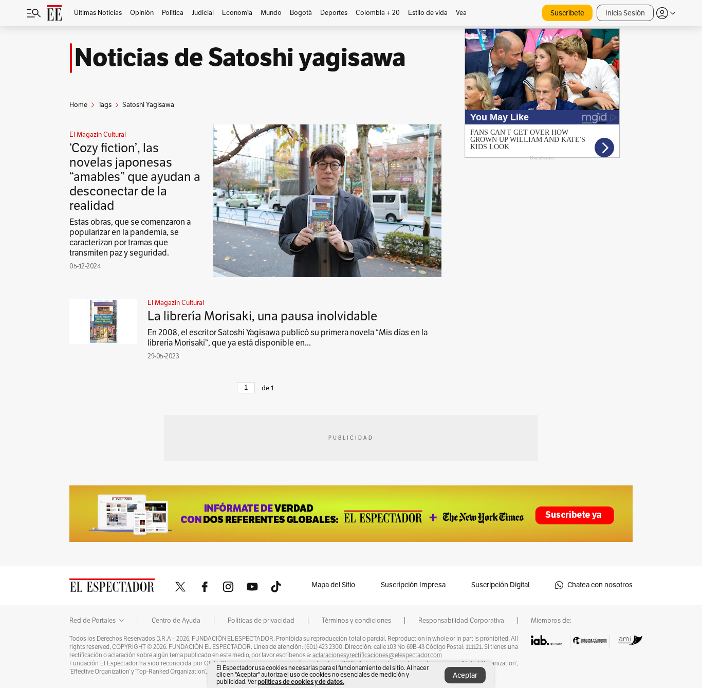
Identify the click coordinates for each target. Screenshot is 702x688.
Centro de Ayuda (176, 620)
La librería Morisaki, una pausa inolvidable (262, 316)
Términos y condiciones (356, 620)
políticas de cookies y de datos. (300, 681)
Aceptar (465, 675)
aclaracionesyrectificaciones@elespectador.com (377, 655)
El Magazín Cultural (97, 135)
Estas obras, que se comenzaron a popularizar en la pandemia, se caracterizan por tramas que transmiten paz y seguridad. (130, 237)
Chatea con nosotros (600, 585)
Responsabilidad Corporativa (461, 620)
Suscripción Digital (500, 585)
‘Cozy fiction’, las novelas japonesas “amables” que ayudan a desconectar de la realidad (134, 176)
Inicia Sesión (625, 13)
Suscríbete (567, 13)
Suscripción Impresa (413, 585)
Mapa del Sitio (333, 585)
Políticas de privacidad (261, 620)
